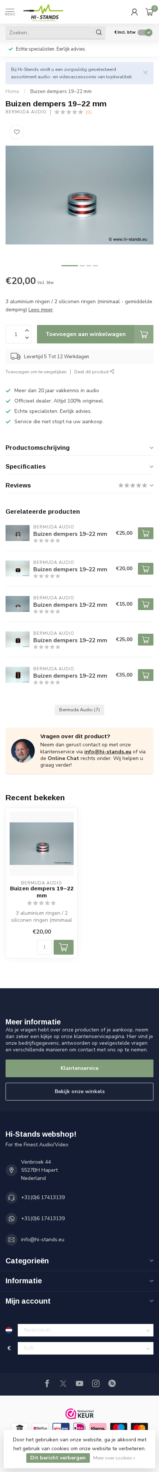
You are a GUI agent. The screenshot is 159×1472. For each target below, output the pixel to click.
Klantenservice (79, 1068)
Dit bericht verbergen (58, 1457)
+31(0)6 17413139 (43, 1197)
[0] (149, 11)
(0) (89, 112)
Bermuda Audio (26, 112)
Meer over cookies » (114, 1458)
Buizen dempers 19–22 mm (61, 91)
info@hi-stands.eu (107, 751)
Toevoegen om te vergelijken (36, 372)
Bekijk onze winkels (80, 1091)
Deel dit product (92, 372)
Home (12, 91)
